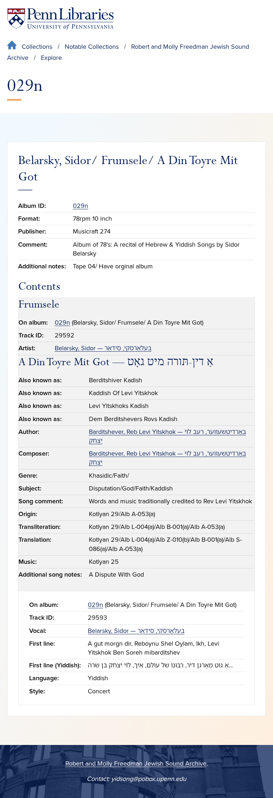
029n (80, 206)
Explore (51, 58)
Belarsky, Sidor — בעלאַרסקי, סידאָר (103, 348)
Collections (37, 47)
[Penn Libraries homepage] (60, 18)
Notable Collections (92, 47)
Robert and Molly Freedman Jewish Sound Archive (136, 763)
